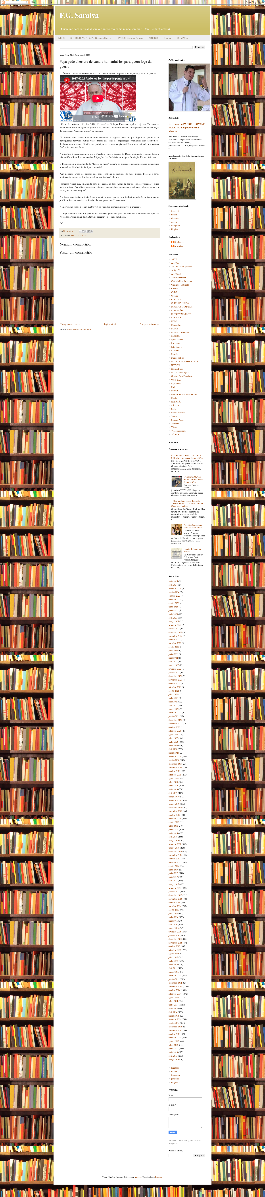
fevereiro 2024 (175, 588)
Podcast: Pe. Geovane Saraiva (184, 394)
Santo (173, 408)
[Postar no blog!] (83, 231)
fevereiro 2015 (175, 975)
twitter (174, 214)
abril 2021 (173, 705)
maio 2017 (173, 876)
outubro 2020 (174, 727)
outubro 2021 (174, 683)
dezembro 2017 (175, 851)
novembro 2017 (175, 854)
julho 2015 (173, 957)
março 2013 (174, 1059)
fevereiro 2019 (175, 800)
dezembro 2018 (175, 807)
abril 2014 (173, 1012)
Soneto (174, 416)
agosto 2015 (174, 953)
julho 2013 (173, 1044)
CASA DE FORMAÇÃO (177, 37)
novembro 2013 (175, 1030)
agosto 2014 (174, 997)
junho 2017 (173, 873)
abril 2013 (173, 1055)
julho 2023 (173, 606)
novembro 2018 (175, 811)
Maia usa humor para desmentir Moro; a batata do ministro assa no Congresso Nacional (187, 503)
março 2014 (174, 1015)
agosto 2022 (174, 646)
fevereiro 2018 (175, 844)
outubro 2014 (174, 990)
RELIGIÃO (176, 401)
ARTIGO (175, 262)
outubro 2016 (174, 902)
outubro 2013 (174, 1034)
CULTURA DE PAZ (180, 303)
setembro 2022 (175, 643)
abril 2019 (173, 792)
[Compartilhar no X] (86, 231)
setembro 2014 (175, 993)
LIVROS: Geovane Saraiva (130, 37)
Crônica (174, 295)
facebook (175, 210)
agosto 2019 (174, 778)
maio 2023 (173, 614)
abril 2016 (173, 924)
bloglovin (175, 229)
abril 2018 (173, 836)
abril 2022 (173, 661)
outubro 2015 (174, 946)
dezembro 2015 (175, 939)
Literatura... (176, 346)
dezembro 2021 (175, 676)
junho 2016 (173, 917)
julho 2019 (173, 782)
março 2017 (174, 884)
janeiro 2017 (174, 891)
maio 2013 (173, 1052)
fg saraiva (178, 246)
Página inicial (110, 324)
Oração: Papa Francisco (181, 376)
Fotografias (176, 324)
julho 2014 (173, 1001)
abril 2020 (173, 749)
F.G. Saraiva (79, 15)
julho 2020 (173, 738)
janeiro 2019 (174, 803)
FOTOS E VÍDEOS (78, 235)
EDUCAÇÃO (177, 310)
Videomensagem (178, 430)
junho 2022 (173, 654)
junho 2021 (173, 697)
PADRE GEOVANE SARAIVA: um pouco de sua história (193, 479)
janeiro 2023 (174, 628)
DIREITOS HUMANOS (182, 306)
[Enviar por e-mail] (80, 231)
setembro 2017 (175, 862)
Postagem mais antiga (149, 324)
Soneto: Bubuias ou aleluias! (192, 550)
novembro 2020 (175, 723)
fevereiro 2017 (175, 887)
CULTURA (176, 299)
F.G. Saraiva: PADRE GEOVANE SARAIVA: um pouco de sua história (187, 127)
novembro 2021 (175, 679)
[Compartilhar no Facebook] (88, 231)
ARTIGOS (153, 37)
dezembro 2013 (175, 1026)
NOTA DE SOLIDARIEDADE (184, 361)
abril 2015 (173, 968)
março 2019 (174, 796)
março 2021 (174, 709)
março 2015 (174, 971)
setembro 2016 (175, 906)
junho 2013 (173, 1048)
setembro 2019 (175, 774)
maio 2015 (173, 964)
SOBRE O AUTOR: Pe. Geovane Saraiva (90, 37)
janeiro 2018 (174, 847)
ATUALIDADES (178, 277)
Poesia (174, 397)
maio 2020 (173, 745)
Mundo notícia (177, 357)
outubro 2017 (174, 858)
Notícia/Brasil (177, 368)
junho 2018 (173, 829)
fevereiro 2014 (175, 1019)
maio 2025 (173, 581)
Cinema (174, 288)
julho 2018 (173, 825)
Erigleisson (179, 242)
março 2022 (174, 665)
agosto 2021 (174, 690)
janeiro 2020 (174, 760)
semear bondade (178, 412)
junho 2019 (173, 785)
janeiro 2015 (174, 979)
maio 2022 (173, 657)
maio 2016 (173, 920)
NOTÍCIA (175, 365)
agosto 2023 (174, 602)
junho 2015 (173, 960)
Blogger (158, 1177)
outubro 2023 (174, 595)
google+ (174, 221)
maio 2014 (173, 1008)
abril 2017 (173, 880)
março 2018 (174, 840)
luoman (138, 1177)
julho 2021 (173, 694)
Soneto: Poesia (177, 419)
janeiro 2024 (174, 592)
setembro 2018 (175, 818)
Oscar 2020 (176, 379)
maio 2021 (173, 701)
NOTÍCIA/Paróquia (179, 372)
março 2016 (174, 927)
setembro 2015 (175, 949)
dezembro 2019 (175, 763)
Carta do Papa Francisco (181, 281)
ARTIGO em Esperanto (181, 266)
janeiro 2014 (174, 1022)
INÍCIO (61, 37)
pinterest (175, 218)
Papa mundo (176, 383)
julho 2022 (173, 650)
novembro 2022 (175, 635)
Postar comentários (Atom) (79, 329)
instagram (175, 225)
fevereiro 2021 (175, 712)
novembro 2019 (175, 767)
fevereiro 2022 (175, 668)
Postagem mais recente (70, 324)
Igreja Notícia (177, 339)
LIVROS (175, 350)
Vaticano (175, 423)
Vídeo (174, 427)
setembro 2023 (175, 599)
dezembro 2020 (175, 719)
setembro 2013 (175, 1037)
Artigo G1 (175, 270)
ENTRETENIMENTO (181, 314)
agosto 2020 (174, 734)
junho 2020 (173, 741)
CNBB (174, 292)
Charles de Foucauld (180, 284)
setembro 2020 (175, 730)
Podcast (174, 390)
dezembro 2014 (175, 982)
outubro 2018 (174, 814)
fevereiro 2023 (175, 624)
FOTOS (174, 328)
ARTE (174, 259)
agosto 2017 (174, 865)
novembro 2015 (175, 942)
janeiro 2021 (174, 716)
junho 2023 (173, 610)
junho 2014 (173, 1004)
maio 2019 (173, 789)
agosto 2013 (174, 1041)
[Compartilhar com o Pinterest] (91, 231)
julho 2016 (173, 913)
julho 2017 (173, 869)
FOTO (174, 321)
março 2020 (174, 752)
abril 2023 (173, 617)
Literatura (175, 343)
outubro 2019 (174, 771)
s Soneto (175, 405)
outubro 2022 (174, 639)
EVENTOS (176, 317)
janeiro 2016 (174, 935)
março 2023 (174, 621)
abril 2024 (173, 584)
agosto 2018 (174, 822)
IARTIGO (175, 335)
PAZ (173, 387)
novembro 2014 (175, 986)
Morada (174, 354)
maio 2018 (173, 833)
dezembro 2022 (175, 632)
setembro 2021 (175, 687)
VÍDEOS (175, 434)
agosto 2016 (174, 909)
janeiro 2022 (174, 672)
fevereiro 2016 (175, 931)
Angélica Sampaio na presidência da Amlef (193, 526)
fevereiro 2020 (175, 756)
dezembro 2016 (175, 895)
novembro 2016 (175, 898)
